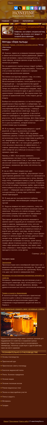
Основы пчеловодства (10, 357)
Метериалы (5, 45)
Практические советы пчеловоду (14, 366)
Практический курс (9, 361)
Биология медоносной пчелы (13, 370)
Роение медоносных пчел (11, 388)
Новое (16, 21)
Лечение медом (8, 379)
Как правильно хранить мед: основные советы (23, 309)
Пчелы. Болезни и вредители (13, 374)
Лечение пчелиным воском (12, 383)
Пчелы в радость (8, 397)
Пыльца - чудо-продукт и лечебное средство (24, 45)
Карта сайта (24, 421)
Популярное (28, 21)
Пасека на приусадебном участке (14, 392)
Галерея (5, 405)
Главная (5, 21)
